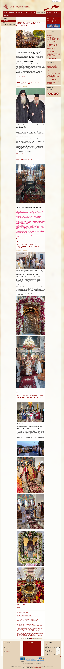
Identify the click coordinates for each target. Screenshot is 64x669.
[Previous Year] (45, 644)
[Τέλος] (41, 638)
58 (27, 638)
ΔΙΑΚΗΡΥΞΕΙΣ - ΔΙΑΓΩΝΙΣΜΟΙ (9, 24)
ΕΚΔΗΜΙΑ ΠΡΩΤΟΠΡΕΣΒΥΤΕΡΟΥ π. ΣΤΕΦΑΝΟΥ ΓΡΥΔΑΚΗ (27, 83)
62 (35, 638)
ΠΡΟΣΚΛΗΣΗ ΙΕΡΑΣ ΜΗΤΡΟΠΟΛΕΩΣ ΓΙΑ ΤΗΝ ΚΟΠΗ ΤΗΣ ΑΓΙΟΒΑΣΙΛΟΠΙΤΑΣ (53, 50)
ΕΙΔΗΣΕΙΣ (5, 18)
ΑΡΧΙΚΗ (5, 12)
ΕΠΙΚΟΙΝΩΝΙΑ (7, 15)
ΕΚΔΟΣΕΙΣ (49, 12)
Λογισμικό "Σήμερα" (8, 651)
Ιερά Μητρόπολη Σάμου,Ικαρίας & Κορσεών (29, 666)
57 (25, 638)
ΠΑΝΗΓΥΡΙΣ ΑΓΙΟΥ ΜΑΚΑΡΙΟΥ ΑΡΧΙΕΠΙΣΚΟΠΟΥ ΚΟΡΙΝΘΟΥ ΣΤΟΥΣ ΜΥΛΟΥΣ (28, 246)
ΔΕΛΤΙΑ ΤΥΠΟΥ (6, 20)
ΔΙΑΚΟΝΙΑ (33, 12)
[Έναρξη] (21, 638)
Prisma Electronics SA (36, 667)
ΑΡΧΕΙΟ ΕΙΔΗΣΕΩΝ (41, 12)
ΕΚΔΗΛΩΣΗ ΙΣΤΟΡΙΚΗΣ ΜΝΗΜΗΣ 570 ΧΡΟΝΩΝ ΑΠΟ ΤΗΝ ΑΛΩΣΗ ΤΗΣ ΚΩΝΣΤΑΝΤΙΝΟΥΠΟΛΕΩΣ (28, 23)
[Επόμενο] (39, 638)
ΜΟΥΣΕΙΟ (27, 12)
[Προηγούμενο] (23, 638)
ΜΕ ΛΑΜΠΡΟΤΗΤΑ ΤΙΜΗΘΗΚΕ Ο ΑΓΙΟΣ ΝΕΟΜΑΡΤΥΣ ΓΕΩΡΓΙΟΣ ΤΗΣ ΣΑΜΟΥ (30, 396)
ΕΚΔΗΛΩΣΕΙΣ (5, 22)
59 (29, 638)
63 (37, 638)
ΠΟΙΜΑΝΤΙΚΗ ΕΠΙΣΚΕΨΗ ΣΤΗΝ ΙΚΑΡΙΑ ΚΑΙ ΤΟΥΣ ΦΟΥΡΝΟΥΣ (29, 635)
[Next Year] (47, 644)
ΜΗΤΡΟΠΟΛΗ (11, 12)
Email (23, 76)
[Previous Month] (46, 644)
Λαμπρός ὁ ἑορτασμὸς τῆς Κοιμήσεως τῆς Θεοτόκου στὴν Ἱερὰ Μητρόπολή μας (53, 76)
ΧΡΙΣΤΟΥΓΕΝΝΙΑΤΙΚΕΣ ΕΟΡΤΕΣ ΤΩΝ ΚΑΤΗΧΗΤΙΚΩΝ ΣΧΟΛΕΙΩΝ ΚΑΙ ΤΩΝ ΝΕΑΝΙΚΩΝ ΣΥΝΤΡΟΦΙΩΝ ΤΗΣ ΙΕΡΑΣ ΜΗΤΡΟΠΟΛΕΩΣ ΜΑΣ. (53, 56)
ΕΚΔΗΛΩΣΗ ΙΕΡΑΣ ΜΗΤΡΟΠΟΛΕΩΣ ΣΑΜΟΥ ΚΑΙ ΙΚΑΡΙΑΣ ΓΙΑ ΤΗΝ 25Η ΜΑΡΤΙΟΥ (53, 38)
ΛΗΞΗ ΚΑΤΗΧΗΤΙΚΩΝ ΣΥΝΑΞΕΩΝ (24, 615)
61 (33, 638)
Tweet (17, 78)
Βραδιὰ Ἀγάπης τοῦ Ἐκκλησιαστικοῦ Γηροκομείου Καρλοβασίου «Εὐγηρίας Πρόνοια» (53, 72)
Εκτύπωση (19, 76)
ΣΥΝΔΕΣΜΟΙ (55, 12)
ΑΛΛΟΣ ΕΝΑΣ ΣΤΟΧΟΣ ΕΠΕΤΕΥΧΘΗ (28, 160)
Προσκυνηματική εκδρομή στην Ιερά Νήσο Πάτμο (27, 621)
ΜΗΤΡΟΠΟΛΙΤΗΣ (19, 12)
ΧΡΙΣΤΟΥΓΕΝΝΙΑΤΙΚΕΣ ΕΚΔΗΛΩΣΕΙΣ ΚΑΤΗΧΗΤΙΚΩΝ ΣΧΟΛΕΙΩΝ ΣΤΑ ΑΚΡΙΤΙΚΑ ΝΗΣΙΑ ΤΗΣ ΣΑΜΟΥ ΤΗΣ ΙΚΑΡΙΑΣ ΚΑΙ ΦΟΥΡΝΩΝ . (53, 44)
